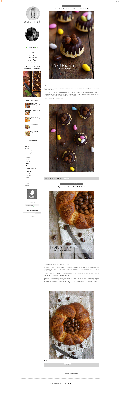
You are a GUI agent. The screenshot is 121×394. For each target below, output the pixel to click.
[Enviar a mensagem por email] (64, 178)
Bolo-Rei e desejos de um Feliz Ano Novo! (35, 111)
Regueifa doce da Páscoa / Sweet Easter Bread (71, 187)
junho (27, 161)
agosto (27, 157)
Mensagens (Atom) (74, 373)
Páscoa (53, 365)
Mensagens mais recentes (49, 370)
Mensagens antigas (94, 370)
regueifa (57, 365)
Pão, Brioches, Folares (32, 60)
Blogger (69, 383)
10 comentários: (59, 364)
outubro (28, 153)
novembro (28, 152)
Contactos (33, 62)
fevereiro (28, 175)
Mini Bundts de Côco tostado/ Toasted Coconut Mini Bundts (71, 9)
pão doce (50, 365)
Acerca (32, 54)
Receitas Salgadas (33, 57)
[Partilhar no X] (67, 178)
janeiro (27, 177)
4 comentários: (59, 178)
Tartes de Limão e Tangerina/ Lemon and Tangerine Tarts (35, 119)
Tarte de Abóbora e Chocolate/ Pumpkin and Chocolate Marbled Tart (32, 68)
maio (27, 163)
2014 (26, 183)
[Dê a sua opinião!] (65, 178)
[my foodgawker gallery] (32, 198)
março (27, 173)
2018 (26, 146)
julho (27, 159)
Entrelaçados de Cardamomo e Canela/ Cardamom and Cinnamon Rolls (35, 105)
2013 (26, 185)
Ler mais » (46, 175)
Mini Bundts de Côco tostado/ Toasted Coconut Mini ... (32, 167)
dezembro (28, 150)
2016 (26, 180)
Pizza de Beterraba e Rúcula (34, 132)
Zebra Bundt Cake (34, 124)
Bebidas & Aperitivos (32, 59)
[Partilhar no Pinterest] (69, 178)
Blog (33, 52)
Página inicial (72, 370)
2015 (26, 181)
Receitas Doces (32, 55)
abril (27, 165)
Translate (36, 207)
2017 (26, 148)
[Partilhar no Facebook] (68, 178)
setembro (28, 155)
